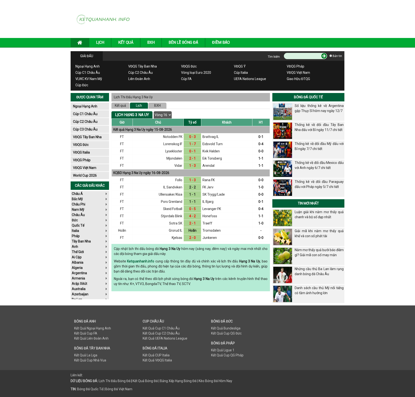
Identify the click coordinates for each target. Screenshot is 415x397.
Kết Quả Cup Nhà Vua (90, 360)
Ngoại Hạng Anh (87, 66)
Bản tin (337, 56)
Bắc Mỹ (77, 199)
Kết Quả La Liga (85, 355)
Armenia (78, 278)
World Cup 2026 (85, 175)
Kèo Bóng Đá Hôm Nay (215, 381)
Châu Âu (78, 215)
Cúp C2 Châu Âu (140, 72)
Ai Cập (77, 257)
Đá (128, 381)
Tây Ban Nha (81, 241)
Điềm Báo (221, 42)
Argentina (79, 273)
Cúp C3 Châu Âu (85, 129)
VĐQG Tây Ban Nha (142, 66)
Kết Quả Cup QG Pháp (227, 355)
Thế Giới (78, 252)
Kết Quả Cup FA (85, 333)
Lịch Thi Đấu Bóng (112, 381)
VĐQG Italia (81, 152)
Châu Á (77, 194)
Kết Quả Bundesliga (225, 328)
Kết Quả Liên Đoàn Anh (91, 338)
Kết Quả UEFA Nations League (165, 338)
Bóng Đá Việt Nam (118, 389)
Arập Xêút (79, 283)
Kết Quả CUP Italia (156, 355)
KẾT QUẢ (125, 42)
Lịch (139, 105)
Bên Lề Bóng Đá (183, 42)
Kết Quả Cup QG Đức (226, 333)
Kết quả (120, 105)
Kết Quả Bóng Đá (145, 381)
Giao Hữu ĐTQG (298, 79)
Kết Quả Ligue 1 (222, 350)
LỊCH (100, 42)
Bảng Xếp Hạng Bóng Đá (178, 381)
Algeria (77, 268)
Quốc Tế (78, 225)
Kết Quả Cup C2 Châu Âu (161, 333)
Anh (75, 246)
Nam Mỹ (78, 209)
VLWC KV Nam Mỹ (88, 79)
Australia (78, 289)
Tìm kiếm (274, 56)
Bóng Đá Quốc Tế (308, 97)
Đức (75, 220)
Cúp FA (186, 79)
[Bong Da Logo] (104, 19)
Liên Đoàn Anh (139, 79)
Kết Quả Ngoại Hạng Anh (92, 328)
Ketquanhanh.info (140, 261)
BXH (151, 42)
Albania (77, 262)
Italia (75, 231)
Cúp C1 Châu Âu (87, 72)
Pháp (76, 236)
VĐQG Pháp (295, 66)
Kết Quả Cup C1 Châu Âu (161, 328)
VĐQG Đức (189, 66)
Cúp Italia (241, 72)
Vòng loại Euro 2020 (196, 72)
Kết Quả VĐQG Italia (157, 360)
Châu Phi (78, 204)
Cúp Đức (81, 85)
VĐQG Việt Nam (298, 72)
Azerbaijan (80, 294)
